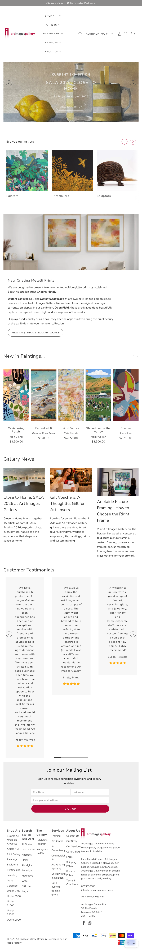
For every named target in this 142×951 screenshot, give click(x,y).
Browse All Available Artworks (13, 839)
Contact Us (72, 835)
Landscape (28, 849)
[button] (53, 16)
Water (25, 880)
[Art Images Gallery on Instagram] (89, 923)
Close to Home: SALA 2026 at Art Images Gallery (23, 503)
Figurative (27, 875)
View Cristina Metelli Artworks (35, 332)
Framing (56, 835)
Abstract (27, 854)
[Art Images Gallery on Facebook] (83, 923)
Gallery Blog (73, 851)
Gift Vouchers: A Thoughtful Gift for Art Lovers (67, 503)
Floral (25, 859)
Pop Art (26, 891)
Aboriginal (27, 865)
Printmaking (13, 869)
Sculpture (12, 864)
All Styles (27, 844)
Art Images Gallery (26, 939)
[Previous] (9, 83)
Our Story (71, 841)
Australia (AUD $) (97, 34)
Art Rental (57, 841)
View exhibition (71, 107)
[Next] (133, 83)
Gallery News (18, 459)
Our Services (73, 846)
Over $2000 (14, 919)
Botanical (27, 870)
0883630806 (88, 886)
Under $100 (13, 890)
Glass (10, 880)
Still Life (26, 886)
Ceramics (12, 885)
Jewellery (12, 875)
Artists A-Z (13, 848)
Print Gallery (14, 854)
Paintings (12, 859)
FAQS (69, 856)
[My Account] (119, 34)
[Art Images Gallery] (20, 34)
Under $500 (14, 896)
